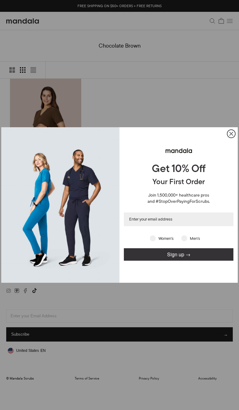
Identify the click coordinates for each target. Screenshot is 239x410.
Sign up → (178, 254)
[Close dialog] (231, 134)
